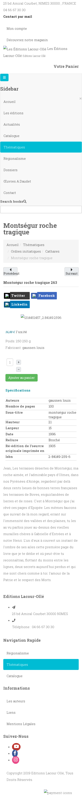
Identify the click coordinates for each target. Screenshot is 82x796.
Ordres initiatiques (26, 251)
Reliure (11, 440)
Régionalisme (14, 158)
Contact (9, 192)
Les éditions (13, 113)
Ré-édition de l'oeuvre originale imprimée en (24, 448)
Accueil (9, 101)
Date (9, 434)
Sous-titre (14, 412)
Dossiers (10, 170)
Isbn (9, 456)
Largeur (12, 428)
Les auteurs (16, 701)
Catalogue (11, 136)
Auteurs (12, 400)
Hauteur (12, 422)
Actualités (11, 124)
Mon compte (17, 28)
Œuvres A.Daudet (17, 181)
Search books (11, 201)
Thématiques (14, 147)
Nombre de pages (20, 406)
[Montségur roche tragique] (41, 317)
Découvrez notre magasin (27, 40)
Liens (11, 712)
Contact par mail (17, 16)
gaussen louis (33, 347)
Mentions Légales (21, 724)
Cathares (52, 251)
